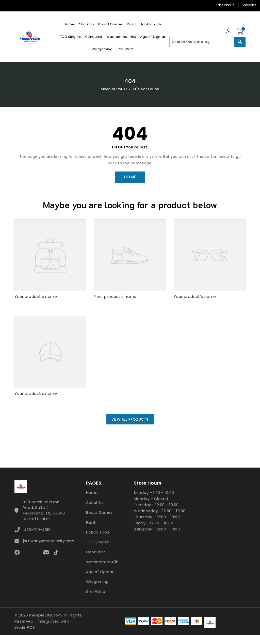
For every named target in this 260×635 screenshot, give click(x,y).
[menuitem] (69, 24)
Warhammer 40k (102, 561)
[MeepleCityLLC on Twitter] (17, 5)
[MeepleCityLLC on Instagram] (35, 5)
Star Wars (95, 591)
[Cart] (240, 32)
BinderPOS (24, 627)
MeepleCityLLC (114, 89)
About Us (95, 502)
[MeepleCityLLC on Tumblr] (44, 5)
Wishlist (249, 5)
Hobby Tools (98, 532)
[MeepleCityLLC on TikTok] (72, 5)
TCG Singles (97, 542)
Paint (91, 522)
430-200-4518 (37, 529)
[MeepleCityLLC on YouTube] (54, 5)
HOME (130, 177)
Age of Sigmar (99, 571)
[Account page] (229, 32)
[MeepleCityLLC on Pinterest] (26, 5)
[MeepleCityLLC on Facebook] (8, 5)
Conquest (95, 552)
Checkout (225, 5)
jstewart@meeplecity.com (45, 540)
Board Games (99, 512)
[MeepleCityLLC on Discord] (63, 5)
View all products (130, 419)
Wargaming (97, 581)
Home (92, 492)
